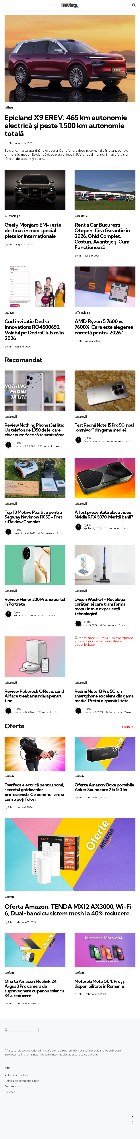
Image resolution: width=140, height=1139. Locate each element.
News (10, 107)
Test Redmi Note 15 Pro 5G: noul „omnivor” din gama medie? (104, 427)
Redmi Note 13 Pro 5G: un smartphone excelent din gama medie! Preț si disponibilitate (104, 695)
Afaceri (11, 312)
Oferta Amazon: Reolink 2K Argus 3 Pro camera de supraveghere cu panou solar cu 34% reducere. (34, 988)
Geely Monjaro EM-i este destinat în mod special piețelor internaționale (33, 230)
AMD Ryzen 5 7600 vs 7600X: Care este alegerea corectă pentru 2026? (104, 327)
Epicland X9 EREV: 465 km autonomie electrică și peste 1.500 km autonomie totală (66, 125)
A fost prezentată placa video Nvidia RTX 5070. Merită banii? (104, 514)
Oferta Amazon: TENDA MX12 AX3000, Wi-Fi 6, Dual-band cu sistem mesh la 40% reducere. (68, 910)
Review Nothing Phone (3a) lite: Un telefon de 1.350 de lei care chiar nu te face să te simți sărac (34, 429)
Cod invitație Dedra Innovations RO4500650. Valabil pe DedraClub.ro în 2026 (34, 329)
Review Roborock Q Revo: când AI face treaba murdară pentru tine (34, 695)
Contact (10, 1092)
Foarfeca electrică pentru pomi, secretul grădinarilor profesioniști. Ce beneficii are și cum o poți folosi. (34, 792)
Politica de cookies (16, 1075)
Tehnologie (13, 216)
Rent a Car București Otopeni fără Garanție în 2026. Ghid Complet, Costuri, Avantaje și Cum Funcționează (102, 236)
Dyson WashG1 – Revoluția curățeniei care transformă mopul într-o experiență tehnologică (100, 606)
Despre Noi (12, 1086)
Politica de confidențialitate (22, 1080)
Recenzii (12, 416)
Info (7, 1067)
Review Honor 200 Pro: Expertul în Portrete (35, 602)
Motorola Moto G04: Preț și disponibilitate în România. (100, 983)
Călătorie (82, 216)
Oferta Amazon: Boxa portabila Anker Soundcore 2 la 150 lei (104, 787)
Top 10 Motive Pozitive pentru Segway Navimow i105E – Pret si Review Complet (33, 516)
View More (127, 727)
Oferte (10, 776)
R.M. (10, 142)
